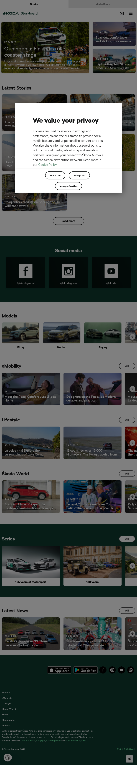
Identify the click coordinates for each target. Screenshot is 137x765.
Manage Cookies (68, 185)
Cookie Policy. (47, 164)
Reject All (55, 175)
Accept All (79, 175)
